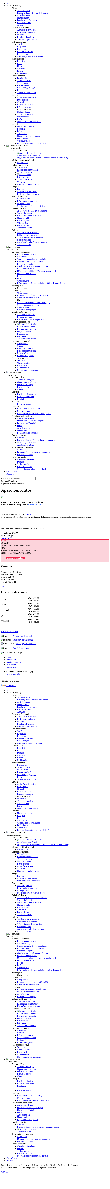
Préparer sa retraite (25, 107)
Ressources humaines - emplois (30, 261)
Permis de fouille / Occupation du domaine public (38, 440)
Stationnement (23, 117)
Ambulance (22, 133)
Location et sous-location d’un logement (34, 413)
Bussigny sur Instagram (23, 640)
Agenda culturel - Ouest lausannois (32, 242)
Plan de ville (22, 365)
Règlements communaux (27, 317)
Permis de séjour (24, 387)
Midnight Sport (23, 203)
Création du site (13, 674)
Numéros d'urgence (25, 126)
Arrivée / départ (23, 15)
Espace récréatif (24, 85)
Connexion (11, 667)
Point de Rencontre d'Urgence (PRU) (33, 143)
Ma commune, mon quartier (29, 370)
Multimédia (22, 73)
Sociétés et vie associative (28, 232)
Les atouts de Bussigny (27, 329)
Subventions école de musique (30, 237)
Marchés (20, 35)
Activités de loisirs (25, 179)
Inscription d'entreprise (26, 394)
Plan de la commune (21, 648)
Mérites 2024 (22, 162)
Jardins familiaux (24, 464)
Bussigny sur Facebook (27, 20)
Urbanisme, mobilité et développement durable (37, 271)
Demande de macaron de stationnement (33, 452)
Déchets (20, 66)
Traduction (11, 685)
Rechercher (6, 478)
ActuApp (21, 25)
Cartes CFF (22, 450)
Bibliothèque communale (27, 235)
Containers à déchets (26, 459)
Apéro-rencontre (35, 505)
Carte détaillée (23, 368)
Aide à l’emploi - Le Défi (28, 39)
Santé (19, 44)
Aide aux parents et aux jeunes (30, 56)
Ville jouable (22, 223)
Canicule (21, 102)
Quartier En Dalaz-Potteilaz (29, 121)
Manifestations (23, 411)
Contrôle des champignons (28, 136)
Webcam (21, 360)
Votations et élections (26, 314)
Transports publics (25, 114)
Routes (20, 71)
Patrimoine (21, 336)
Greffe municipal (24, 257)
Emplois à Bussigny (25, 37)
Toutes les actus (23, 10)
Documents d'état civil (26, 423)
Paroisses (21, 189)
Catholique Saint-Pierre (27, 191)
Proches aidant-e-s (25, 104)
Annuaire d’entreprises (26, 30)
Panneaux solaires (24, 466)
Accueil (9, 3)
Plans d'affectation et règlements (30, 319)
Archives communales (26, 339)
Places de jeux (23, 220)
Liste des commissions (26, 351)
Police (19, 131)
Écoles (20, 276)
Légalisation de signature (27, 433)
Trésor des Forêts (24, 228)
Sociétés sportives (24, 199)
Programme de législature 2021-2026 (32, 295)
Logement (21, 47)
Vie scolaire (22, 167)
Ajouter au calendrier (15, 558)
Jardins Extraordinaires (26, 92)
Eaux (19, 63)
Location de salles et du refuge (30, 409)
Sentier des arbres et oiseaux (29, 215)
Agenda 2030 (23, 307)
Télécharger (6, 1172)
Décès (19, 425)
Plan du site (11, 664)
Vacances (21, 182)
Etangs (20, 90)
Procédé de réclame (25, 396)
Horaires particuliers (9, 631)
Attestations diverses (25, 418)
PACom (20, 119)
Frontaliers (21, 399)
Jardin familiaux (24, 80)
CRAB (28, 514)
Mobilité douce (23, 112)
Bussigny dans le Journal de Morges (32, 13)
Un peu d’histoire (24, 331)
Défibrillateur (22, 138)
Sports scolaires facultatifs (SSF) (31, 206)
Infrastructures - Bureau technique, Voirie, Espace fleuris (41, 283)
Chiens (20, 389)
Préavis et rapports (25, 348)
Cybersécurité (23, 281)
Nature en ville (23, 218)
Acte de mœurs (23, 428)
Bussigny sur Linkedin (26, 643)
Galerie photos (23, 363)
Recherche (10, 474)
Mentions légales (13, 662)
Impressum (11, 660)
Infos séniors (22, 100)
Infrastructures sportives (27, 201)
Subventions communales (28, 305)
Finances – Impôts (25, 264)
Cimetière (21, 68)
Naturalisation (23, 18)
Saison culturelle (24, 240)
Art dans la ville (24, 244)
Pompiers (21, 129)
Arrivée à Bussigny (25, 380)
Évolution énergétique (26, 310)
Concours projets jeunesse (28, 184)
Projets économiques (26, 32)
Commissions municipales (28, 298)
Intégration (21, 49)
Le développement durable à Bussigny (33, 302)
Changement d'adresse (26, 382)
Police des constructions (27, 269)
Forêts (19, 278)
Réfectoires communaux (27, 170)
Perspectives (22, 334)
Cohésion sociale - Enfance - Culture (32, 266)
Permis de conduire (25, 454)
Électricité (21, 61)
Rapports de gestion (25, 355)
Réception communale (26, 254)
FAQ (8, 657)
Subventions (22, 83)
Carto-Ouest (11, 471)
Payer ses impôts (24, 404)
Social (4, 541)
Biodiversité (22, 78)
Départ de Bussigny (25, 384)
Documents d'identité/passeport (30, 421)
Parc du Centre (23, 225)
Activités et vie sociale (26, 97)
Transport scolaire (24, 172)
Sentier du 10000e (25, 213)
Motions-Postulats (24, 353)
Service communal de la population (32, 259)
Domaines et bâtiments (26, 273)
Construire (21, 438)
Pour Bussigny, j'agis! (26, 88)
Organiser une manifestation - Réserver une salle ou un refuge (43, 158)
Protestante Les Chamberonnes (30, 194)
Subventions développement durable (32, 469)
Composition (22, 293)
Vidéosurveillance (24, 141)
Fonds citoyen (23, 54)
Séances (20, 346)
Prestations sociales (25, 51)
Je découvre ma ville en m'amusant (32, 211)
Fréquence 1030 (24, 22)
